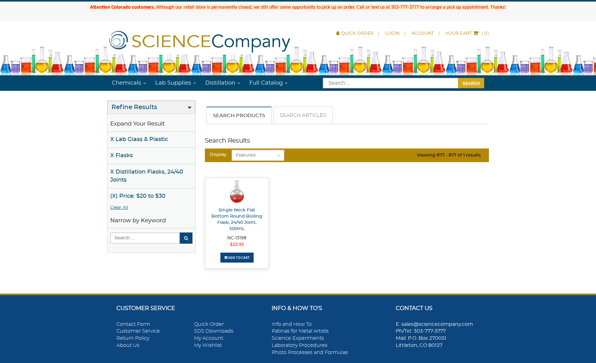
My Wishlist (208, 345)
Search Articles (303, 115)
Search (471, 83)
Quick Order (357, 33)
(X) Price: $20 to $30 (137, 196)
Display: (218, 155)
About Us (127, 345)
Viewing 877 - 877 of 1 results (449, 155)
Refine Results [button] (134, 107)
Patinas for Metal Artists (300, 331)
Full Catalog (266, 83)
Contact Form (133, 324)
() (467, 33)
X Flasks (121, 155)
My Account (208, 338)
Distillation (220, 83)
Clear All (119, 208)
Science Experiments (298, 338)
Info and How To (292, 324)
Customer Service (138, 331)
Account (422, 33)
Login (392, 33)
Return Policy (132, 338)
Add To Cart (239, 257)
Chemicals (126, 83)
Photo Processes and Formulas (310, 352)
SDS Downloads (213, 331)
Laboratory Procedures (299, 345)
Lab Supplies (173, 83)
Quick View (237, 192)
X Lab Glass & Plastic (139, 139)
